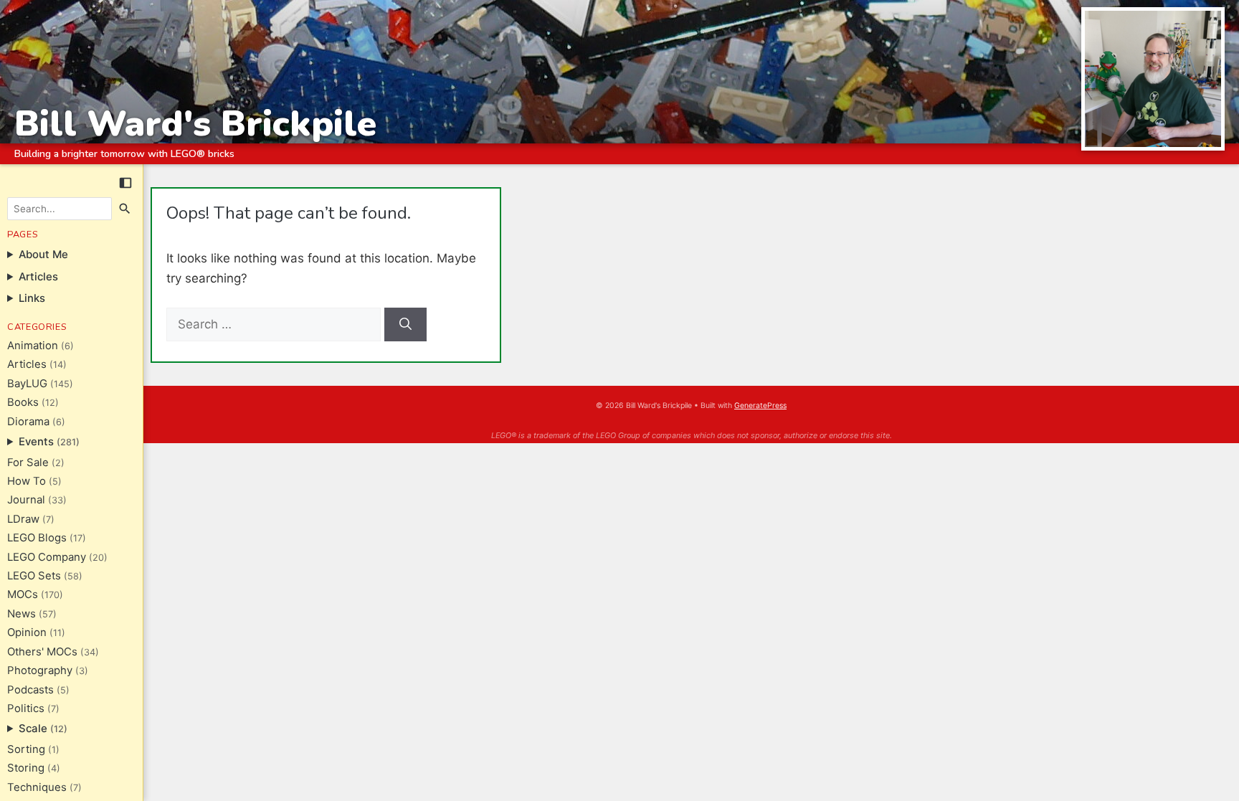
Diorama (28, 421)
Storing (25, 768)
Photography (39, 670)
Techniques (37, 787)
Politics (25, 708)
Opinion (27, 632)
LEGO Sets (34, 575)
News (21, 613)
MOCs (22, 594)
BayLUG (27, 383)
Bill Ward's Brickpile (195, 123)
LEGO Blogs (37, 537)
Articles (27, 364)
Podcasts (30, 689)
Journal (26, 499)
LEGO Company (46, 557)
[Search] (125, 209)
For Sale (28, 462)
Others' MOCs (42, 651)
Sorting (26, 749)
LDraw (23, 519)
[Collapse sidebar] (125, 183)
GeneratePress (760, 405)
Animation (32, 345)
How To (26, 481)
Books (23, 402)
